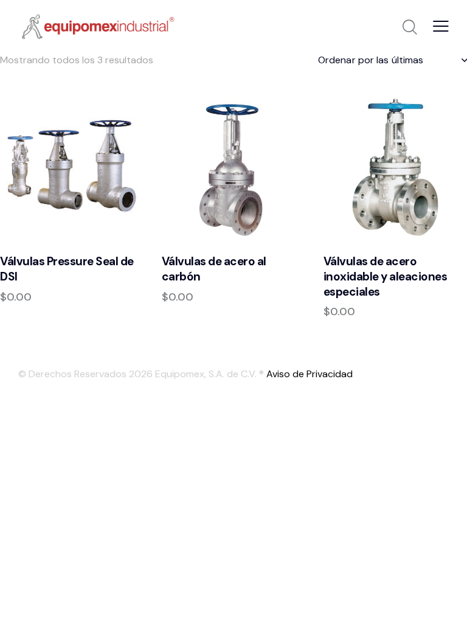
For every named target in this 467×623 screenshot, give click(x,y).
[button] (441, 25)
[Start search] (409, 27)
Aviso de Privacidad (309, 373)
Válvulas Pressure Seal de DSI (67, 269)
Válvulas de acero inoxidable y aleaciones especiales (385, 276)
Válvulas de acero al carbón (214, 269)
